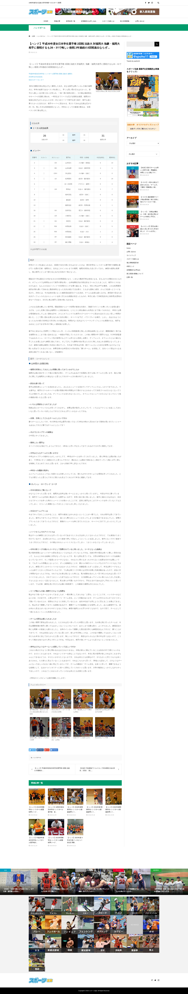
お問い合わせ (139, 21)
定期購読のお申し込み (88, 21)
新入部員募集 (124, 21)
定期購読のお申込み (133, 270)
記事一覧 (130, 277)
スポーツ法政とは (108, 21)
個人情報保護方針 (133, 263)
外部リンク (130, 266)
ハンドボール (39, 28)
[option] (19, 882)
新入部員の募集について (135, 273)
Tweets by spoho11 (133, 61)
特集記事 (57, 21)
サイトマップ (131, 255)
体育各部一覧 (70, 21)
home (129, 248)
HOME (46, 21)
